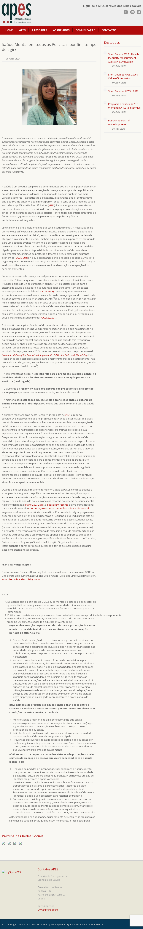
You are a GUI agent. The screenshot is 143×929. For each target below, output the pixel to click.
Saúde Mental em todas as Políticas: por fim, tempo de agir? (49, 47)
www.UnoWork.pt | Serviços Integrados (126, 925)
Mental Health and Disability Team (21, 579)
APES (22, 30)
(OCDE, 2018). (47, 291)
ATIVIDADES (39, 30)
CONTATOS (108, 30)
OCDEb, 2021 (48, 317)
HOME (9, 30)
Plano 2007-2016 (34, 504)
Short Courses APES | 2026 (123, 91)
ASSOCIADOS (61, 30)
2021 (68, 415)
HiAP (51, 205)
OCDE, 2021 (21, 257)
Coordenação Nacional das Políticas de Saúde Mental (58, 508)
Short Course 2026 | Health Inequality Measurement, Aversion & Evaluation (123, 57)
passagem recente (57, 504)
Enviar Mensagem (48, 909)
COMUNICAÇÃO (86, 30)
